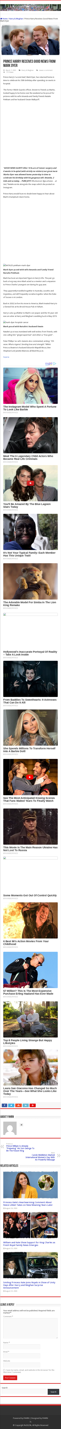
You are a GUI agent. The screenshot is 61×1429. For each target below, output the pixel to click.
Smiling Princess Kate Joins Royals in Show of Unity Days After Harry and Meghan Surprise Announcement (29, 1285)
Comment (8, 1316)
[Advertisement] (30, 134)
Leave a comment (46, 70)
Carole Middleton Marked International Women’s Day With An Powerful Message (40, 1156)
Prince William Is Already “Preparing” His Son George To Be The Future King (20, 1147)
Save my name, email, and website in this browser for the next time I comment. (28, 1371)
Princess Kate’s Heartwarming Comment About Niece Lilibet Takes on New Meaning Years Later (28, 1203)
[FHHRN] (30, 6)
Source (6, 357)
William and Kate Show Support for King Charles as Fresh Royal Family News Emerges (29, 1243)
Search (5, 1388)
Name (6, 1342)
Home (5, 19)
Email (6, 1352)
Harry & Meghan (16, 19)
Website (6, 1361)
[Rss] (30, 1422)
